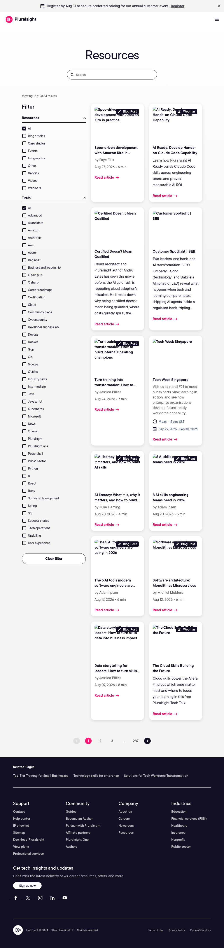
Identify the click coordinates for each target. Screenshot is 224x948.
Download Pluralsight (28, 839)
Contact (19, 811)
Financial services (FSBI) (189, 818)
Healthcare (179, 825)
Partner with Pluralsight (83, 825)
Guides (71, 811)
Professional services (28, 853)
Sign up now (27, 885)
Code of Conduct (200, 930)
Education (178, 811)
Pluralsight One (77, 839)
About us (125, 811)
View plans (21, 846)
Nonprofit (178, 839)
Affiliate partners (78, 832)
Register (177, 6)
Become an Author (79, 818)
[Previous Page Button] (147, 741)
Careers (124, 818)
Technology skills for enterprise (96, 775)
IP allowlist (21, 825)
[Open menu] (217, 19)
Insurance (178, 832)
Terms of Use (155, 930)
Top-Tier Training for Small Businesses (40, 775)
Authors (71, 846)
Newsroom (126, 825)
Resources (126, 832)
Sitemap (19, 832)
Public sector (181, 846)
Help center (21, 818)
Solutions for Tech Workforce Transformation (156, 775)
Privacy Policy (176, 930)
